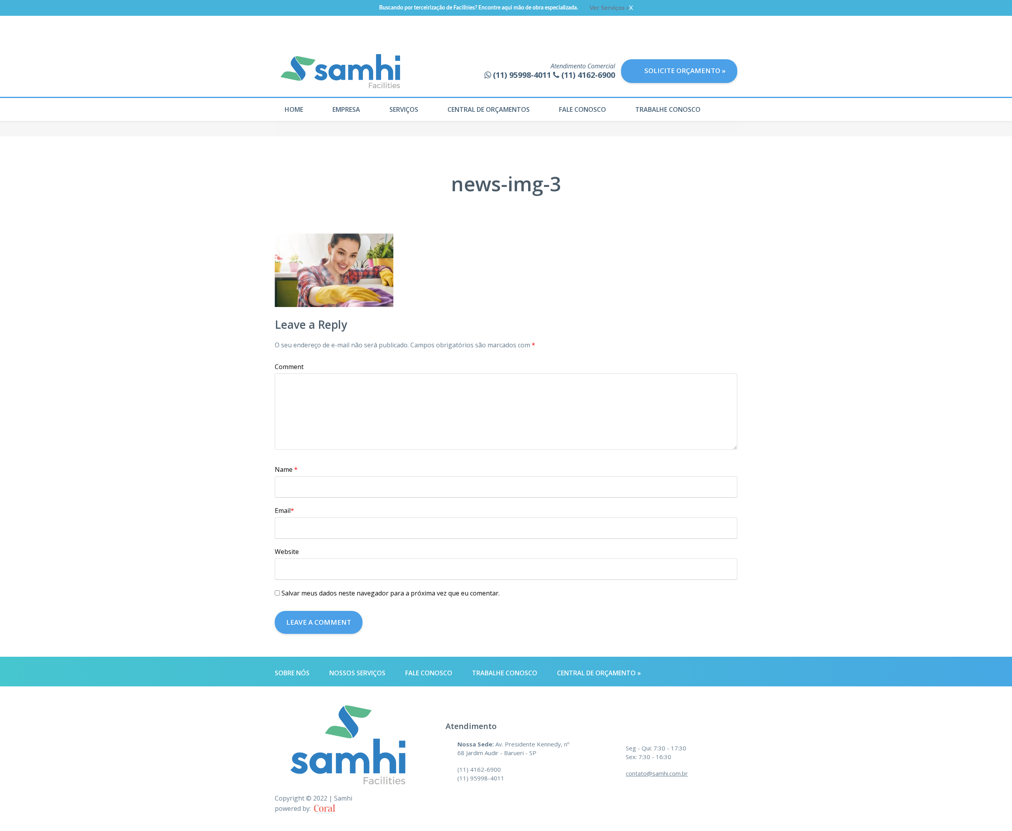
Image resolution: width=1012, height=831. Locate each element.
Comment (289, 366)
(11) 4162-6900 (479, 769)
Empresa (346, 109)
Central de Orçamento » (599, 673)
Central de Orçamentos (488, 109)
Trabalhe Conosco (667, 109)
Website (287, 551)
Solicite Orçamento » (684, 70)
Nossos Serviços (357, 673)
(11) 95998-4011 (480, 778)
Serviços (403, 109)
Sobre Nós (292, 673)
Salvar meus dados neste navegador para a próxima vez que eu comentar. (390, 593)
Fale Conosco (582, 109)
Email (284, 510)
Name (286, 469)
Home (294, 109)
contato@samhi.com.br (657, 773)
